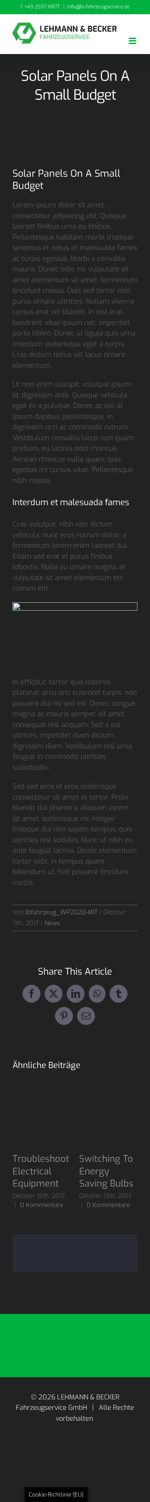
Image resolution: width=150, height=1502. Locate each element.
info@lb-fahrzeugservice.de (98, 6)
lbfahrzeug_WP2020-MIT (61, 912)
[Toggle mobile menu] (133, 40)
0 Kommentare (41, 1205)
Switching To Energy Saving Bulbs (106, 1171)
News (52, 923)
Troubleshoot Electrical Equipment (40, 1171)
